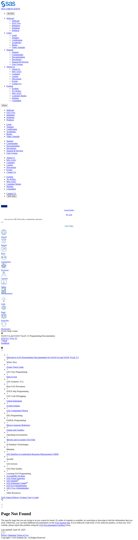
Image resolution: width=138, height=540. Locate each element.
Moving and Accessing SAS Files (20, 440)
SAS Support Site (62, 523)
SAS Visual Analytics (15, 478)
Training (15, 38)
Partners (15, 98)
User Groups (17, 64)
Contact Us (16, 84)
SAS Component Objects (17, 411)
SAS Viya (16, 23)
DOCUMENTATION (10, 9)
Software (10, 18)
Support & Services (20, 62)
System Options (13, 406)
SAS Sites (12, 196)
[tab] (71, 356)
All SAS (11, 14)
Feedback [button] (5, 343)
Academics (16, 42)
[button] (2, 333)
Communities (17, 54)
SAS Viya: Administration (17, 488)
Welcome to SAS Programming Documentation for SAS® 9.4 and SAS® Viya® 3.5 (42, 357)
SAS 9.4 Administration (16, 485)
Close (4, 105)
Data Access (11, 377)
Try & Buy (16, 91)
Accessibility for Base (15, 476)
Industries (16, 25)
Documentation (18, 57)
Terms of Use (22, 535)
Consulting (16, 100)
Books (14, 45)
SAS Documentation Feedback (52, 525)
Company (16, 74)
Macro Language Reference (18, 425)
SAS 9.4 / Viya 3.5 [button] (9, 338)
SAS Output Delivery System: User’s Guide (20, 497)
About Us (10, 67)
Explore (9, 86)
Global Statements (14, 401)
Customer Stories (19, 96)
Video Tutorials (18, 47)
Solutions (16, 28)
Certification (17, 40)
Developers (17, 59)
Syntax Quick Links (15, 367)
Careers (15, 76)
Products (15, 30)
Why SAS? (17, 71)
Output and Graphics (15, 430)
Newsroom (16, 79)
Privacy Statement (8, 535)
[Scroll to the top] (3, 532)
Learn (8, 33)
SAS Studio (11, 481)
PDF (5, 341)
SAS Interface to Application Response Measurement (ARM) (32, 454)
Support (9, 50)
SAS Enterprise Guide (15, 483)
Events (15, 81)
